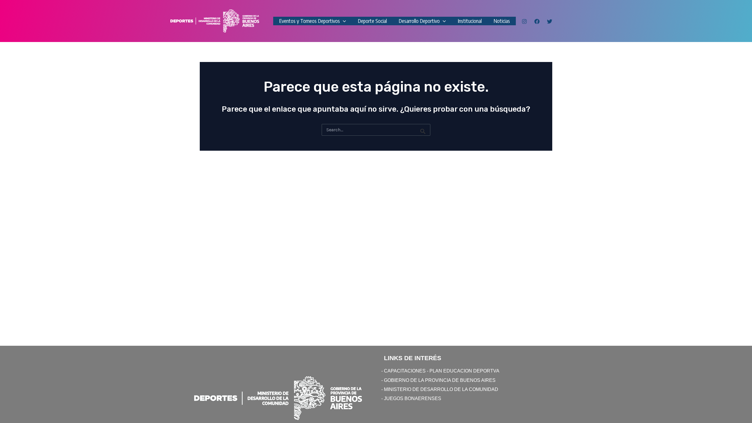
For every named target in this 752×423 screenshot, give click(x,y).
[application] (343, 21)
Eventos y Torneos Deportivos (309, 20)
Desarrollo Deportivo (419, 20)
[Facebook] (537, 21)
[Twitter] (549, 21)
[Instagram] (524, 21)
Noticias (502, 20)
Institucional (470, 20)
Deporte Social (372, 20)
